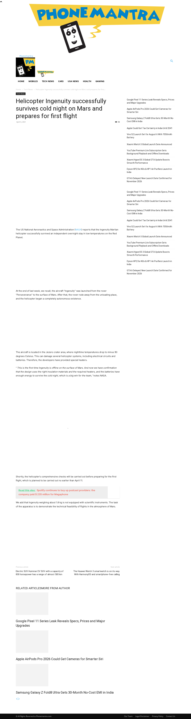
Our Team (128, 716)
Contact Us (170, 716)
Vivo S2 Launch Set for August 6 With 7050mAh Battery (149, 136)
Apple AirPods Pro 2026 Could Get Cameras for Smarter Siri (59, 659)
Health (87, 81)
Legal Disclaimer (142, 716)
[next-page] (19, 699)
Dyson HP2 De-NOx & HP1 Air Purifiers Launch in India (149, 170)
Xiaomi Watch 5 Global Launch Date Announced (149, 144)
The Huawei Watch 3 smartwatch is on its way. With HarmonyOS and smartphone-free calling (96, 573)
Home (21, 81)
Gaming (100, 81)
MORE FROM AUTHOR (55, 588)
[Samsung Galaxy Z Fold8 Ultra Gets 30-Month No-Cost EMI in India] (68, 675)
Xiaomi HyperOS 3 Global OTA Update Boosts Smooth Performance (148, 161)
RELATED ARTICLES (28, 588)
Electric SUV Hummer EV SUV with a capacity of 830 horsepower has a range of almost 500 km (40, 573)
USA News (73, 81)
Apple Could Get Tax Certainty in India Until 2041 (149, 128)
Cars (61, 81)
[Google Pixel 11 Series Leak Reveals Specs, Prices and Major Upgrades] (68, 603)
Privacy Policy (157, 716)
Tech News (48, 81)
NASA (78, 229)
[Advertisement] (68, 147)
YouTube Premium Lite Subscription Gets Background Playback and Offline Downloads (148, 152)
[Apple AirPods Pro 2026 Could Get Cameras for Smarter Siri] (68, 641)
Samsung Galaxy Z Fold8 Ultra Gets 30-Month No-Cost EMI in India (65, 692)
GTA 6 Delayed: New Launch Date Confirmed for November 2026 (149, 180)
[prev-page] (17, 699)
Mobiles (33, 81)
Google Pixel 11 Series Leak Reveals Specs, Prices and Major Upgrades (150, 101)
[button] (171, 61)
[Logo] (26, 76)
